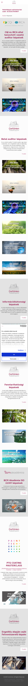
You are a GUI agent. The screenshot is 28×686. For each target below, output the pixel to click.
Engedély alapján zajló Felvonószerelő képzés (14, 633)
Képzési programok (9, 679)
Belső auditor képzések (14, 139)
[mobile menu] (2, 2)
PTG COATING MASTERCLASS (14, 564)
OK (14, 354)
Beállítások (21, 350)
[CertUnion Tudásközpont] (14, 2)
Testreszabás (13, 358)
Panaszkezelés (16, 681)
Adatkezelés (19, 679)
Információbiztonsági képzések (14, 303)
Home (4, 15)
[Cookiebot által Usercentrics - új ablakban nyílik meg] (20, 326)
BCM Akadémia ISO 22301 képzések (14, 481)
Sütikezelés (7, 681)
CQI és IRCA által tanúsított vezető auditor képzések (14, 35)
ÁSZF (22, 681)
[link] (14, 23)
